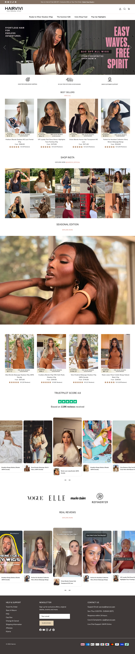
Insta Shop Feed (81, 17)
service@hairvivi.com (107, 607)
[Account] (119, 9)
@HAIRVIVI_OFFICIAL (73, 162)
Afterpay (9, 628)
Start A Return (11, 610)
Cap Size (9, 617)
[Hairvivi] (14, 9)
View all (67, 95)
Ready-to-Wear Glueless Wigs (41, 17)
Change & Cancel (12, 621)
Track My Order (11, 607)
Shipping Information (14, 624)
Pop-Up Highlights (98, 17)
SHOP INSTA (67, 157)
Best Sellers (67, 92)
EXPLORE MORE (67, 230)
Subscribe (46, 623)
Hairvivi (13, 644)
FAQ (7, 614)
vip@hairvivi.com (108, 620)
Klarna (8, 631)
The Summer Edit (64, 17)
